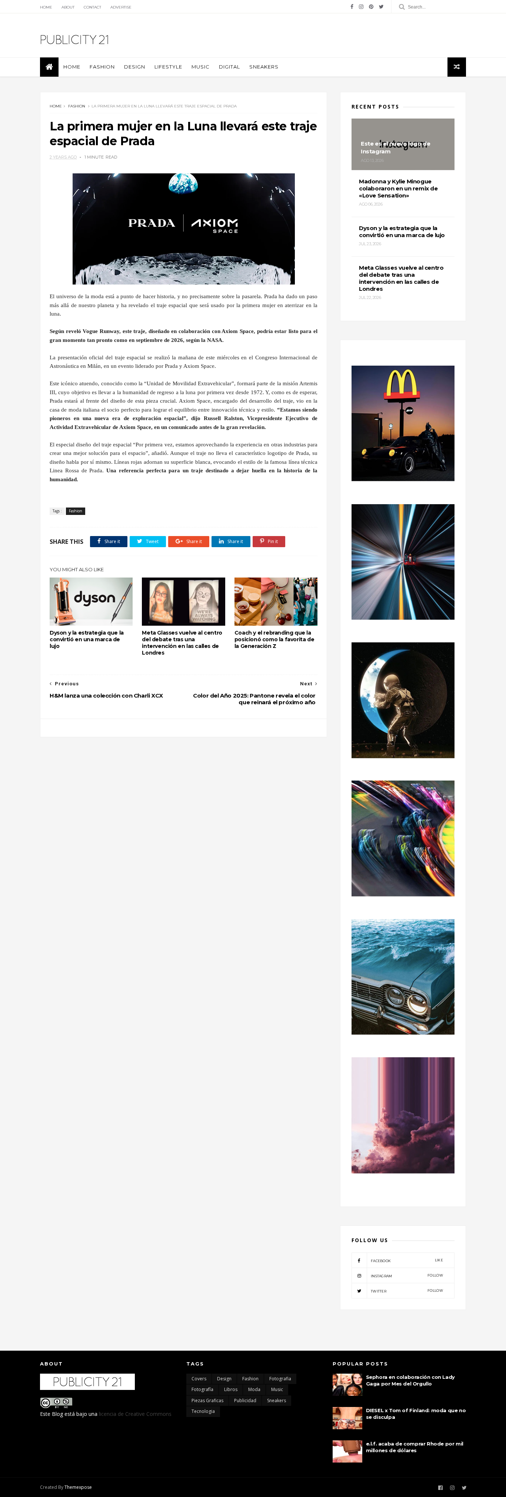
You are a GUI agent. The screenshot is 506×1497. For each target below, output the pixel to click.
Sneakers (264, 67)
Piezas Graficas (207, 1400)
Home (46, 7)
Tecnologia (203, 1411)
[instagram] (361, 6)
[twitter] (381, 6)
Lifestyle (168, 67)
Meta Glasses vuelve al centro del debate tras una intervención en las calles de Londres (182, 642)
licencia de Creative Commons (135, 1413)
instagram (407, 1275)
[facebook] (351, 6)
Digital (229, 67)
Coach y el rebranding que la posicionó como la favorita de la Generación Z (274, 639)
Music (201, 67)
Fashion (102, 67)
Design (134, 67)
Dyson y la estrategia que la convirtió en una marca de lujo (87, 639)
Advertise (121, 7)
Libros (230, 1389)
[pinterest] (371, 6)
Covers (199, 1378)
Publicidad (245, 1400)
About (67, 7)
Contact (92, 7)
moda (254, 1389)
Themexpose (78, 1487)
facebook (407, 1260)
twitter (407, 1290)
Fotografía (202, 1389)
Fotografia (280, 1378)
